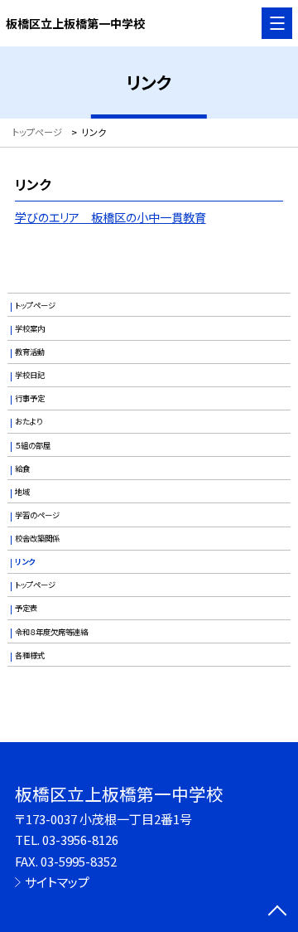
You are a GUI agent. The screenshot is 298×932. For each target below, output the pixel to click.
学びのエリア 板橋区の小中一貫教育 (110, 217)
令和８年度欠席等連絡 (51, 632)
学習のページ (37, 515)
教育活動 (30, 351)
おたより (28, 421)
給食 (22, 468)
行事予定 (30, 398)
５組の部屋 (32, 445)
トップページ (35, 305)
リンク (25, 561)
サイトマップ (57, 882)
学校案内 (30, 328)
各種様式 (30, 655)
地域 (22, 492)
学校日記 (30, 375)
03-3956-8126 (80, 839)
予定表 (26, 608)
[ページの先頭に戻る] (277, 912)
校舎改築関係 (37, 538)
